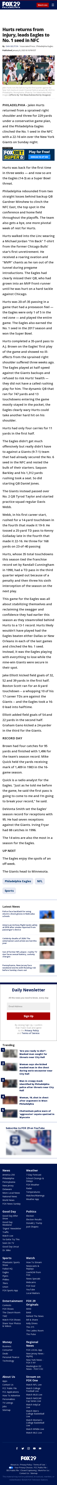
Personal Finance (10, 1357)
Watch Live (42, 5)
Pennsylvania (8, 1182)
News (6, 1170)
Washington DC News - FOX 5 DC (34, 1367)
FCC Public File (9, 1388)
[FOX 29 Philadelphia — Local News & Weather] (11, 4)
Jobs (4, 1406)
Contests (6, 1305)
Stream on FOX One (33, 1378)
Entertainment (12, 1301)
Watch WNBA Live (35, 1429)
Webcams (31, 1282)
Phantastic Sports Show (11, 1263)
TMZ (4, 1316)
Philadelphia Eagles (44, 46)
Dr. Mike (6, 1250)
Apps (4, 1381)
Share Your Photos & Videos (11, 1324)
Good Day (9, 1211)
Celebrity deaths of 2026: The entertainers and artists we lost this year (19, 940)
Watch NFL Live (34, 1384)
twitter (22, 1448)
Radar (29, 1188)
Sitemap (6, 1410)
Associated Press (27, 46)
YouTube (30, 1289)
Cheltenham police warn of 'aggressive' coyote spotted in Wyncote (36, 1114)
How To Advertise (11, 1395)
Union (5, 1286)
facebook (17, 1448)
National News (9, 1196)
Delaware (7, 1189)
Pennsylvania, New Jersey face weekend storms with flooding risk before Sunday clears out (19, 967)
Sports (9, 890)
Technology (8, 1360)
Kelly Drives (32, 1323)
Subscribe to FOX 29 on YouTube (25, 1128)
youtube (34, 1448)
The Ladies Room (35, 1330)
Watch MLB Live (34, 1394)
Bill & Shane (32, 1319)
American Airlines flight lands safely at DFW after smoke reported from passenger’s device (19, 927)
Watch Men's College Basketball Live (35, 1413)
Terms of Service (30, 1033)
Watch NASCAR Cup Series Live (33, 1399)
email (40, 1448)
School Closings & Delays (35, 1179)
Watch (30, 1258)
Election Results (34, 1219)
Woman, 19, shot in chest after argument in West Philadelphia (33, 1100)
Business (6, 1346)
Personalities (8, 1399)
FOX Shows (8, 1308)
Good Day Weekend (7, 1223)
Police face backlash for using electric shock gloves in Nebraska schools (18, 913)
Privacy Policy (32, 1030)
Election (30, 1215)
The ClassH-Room (11, 1312)
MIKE (28, 1308)
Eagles (5, 1272)
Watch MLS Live (34, 1432)
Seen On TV (8, 1243)
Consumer (7, 1349)
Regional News (32, 1343)
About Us (8, 1377)
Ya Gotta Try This (11, 1239)
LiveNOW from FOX (33, 1273)
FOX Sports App (10, 1290)
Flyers (5, 1275)
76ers (5, 1283)
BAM (28, 1312)
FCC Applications (10, 1391)
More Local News (11, 1192)
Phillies (5, 1279)
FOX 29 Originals (32, 1302)
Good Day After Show (10, 1217)
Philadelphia (8, 1178)
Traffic (5, 1232)
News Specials (33, 1278)
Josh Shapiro (32, 1226)
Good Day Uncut (10, 1246)
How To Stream (34, 1262)
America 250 (8, 1174)
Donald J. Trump (34, 1223)
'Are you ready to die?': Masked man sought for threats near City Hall (33, 1054)
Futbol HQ (7, 1268)
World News (8, 1200)
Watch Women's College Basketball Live (35, 1423)
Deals (5, 1353)
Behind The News (35, 1316)
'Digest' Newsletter (11, 1228)
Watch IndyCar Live (33, 1406)
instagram (28, 1448)
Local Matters (33, 1293)
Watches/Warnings (35, 1195)
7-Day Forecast (33, 1174)
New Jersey (8, 1185)
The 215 (30, 1327)
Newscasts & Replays (32, 1267)
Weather (32, 1170)
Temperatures (33, 1191)
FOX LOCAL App (34, 1349)
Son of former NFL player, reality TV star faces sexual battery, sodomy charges (19, 954)
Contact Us (7, 1384)
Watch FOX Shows (11, 1319)
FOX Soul (30, 1285)
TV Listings (7, 1402)
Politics (31, 1211)
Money (7, 1342)
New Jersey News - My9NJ (35, 1355)
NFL (40, 881)
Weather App (32, 1199)
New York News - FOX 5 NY (34, 1361)
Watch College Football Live (33, 1389)
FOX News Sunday (11, 1203)
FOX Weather (32, 1184)
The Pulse (31, 1334)
